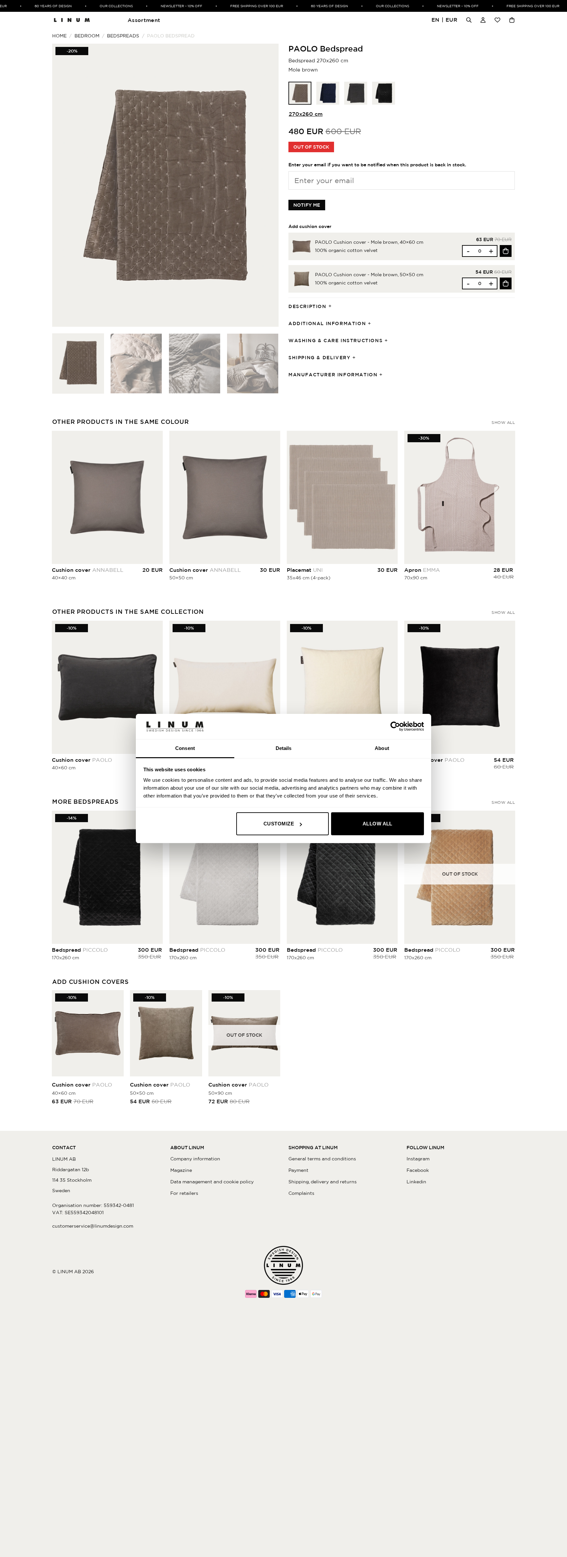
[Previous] (65, 185)
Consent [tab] (185, 748)
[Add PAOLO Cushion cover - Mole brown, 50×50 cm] (506, 283)
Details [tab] (284, 748)
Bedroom (86, 35)
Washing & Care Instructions (335, 340)
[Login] (483, 20)
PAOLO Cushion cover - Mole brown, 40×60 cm (369, 242)
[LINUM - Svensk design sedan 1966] (72, 20)
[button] (444, 20)
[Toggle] (332, 306)
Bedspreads (123, 35)
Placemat (305, 569)
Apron (422, 569)
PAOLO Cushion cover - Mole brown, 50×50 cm (369, 274)
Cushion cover (87, 569)
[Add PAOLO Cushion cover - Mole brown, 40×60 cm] (506, 251)
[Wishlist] (497, 20)
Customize (278, 823)
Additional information (327, 323)
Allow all (377, 823)
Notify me (306, 205)
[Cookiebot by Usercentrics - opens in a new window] (395, 726)
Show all (503, 422)
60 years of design (35, 6)
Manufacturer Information (332, 374)
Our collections (98, 6)
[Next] (266, 185)
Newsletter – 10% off (164, 6)
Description (307, 306)
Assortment (144, 20)
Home (59, 35)
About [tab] (382, 748)
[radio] (299, 93)
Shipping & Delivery (319, 357)
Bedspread (80, 949)
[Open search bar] (469, 20)
